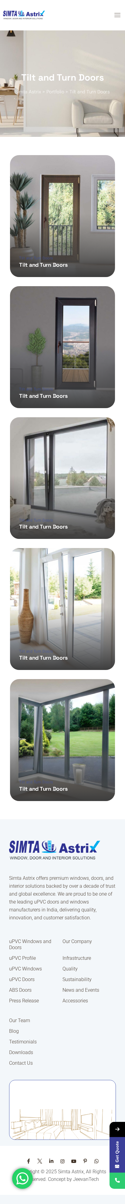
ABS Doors (20, 990)
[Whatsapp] (96, 1161)
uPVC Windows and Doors (30, 944)
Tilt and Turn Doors (36, 258)
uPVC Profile (22, 958)
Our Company (77, 941)
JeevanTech (86, 1179)
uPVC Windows (25, 969)
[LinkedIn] (51, 1161)
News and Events (80, 990)
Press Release (24, 1001)
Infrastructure (76, 958)
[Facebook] (28, 1161)
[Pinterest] (85, 1161)
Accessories (75, 1001)
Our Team (19, 1020)
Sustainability (77, 979)
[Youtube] (73, 1161)
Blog (14, 1031)
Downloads (21, 1052)
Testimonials (23, 1042)
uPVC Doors (22, 979)
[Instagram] (62, 1161)
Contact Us (21, 1063)
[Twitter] (39, 1161)
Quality (70, 969)
